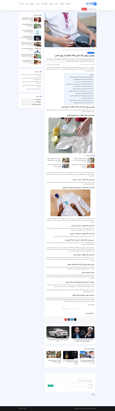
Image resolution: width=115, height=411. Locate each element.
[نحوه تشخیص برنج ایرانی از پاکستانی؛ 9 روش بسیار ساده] (65, 166)
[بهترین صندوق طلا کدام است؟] (37, 50)
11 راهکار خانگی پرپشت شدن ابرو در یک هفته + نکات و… (27, 61)
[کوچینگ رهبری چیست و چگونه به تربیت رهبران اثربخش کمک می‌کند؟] (90, 160)
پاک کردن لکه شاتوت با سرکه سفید (83, 93)
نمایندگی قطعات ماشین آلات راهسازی (32, 89)
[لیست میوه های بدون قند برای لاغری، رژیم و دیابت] (90, 166)
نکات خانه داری (89, 313)
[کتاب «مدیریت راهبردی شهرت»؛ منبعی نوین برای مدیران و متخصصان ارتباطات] (70, 355)
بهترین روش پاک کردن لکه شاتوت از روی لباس (81, 77)
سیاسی (57, 4)
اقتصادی (62, 4)
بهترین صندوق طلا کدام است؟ (27, 48)
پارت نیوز (88, 67)
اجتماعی (51, 4)
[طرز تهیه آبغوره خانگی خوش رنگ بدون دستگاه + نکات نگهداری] (37, 56)
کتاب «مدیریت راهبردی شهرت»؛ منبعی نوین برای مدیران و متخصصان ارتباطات (70, 362)
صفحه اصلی (68, 4)
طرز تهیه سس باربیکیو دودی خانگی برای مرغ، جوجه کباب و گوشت (27, 19)
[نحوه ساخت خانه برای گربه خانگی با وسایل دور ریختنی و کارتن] (53, 355)
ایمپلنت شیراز (38, 99)
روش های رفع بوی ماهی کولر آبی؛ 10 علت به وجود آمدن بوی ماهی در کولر (87, 361)
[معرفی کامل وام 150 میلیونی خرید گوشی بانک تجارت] (37, 32)
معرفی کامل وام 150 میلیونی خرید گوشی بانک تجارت (27, 31)
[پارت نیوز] (91, 4)
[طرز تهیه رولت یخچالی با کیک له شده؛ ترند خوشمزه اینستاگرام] (37, 44)
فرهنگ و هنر (44, 4)
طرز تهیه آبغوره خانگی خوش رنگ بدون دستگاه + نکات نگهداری (27, 55)
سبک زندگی (32, 4)
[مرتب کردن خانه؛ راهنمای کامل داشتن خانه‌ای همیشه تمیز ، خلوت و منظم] (65, 160)
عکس (26, 4)
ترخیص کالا (39, 102)
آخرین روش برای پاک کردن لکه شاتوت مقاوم (81, 96)
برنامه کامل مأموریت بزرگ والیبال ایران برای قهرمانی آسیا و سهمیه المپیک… (27, 38)
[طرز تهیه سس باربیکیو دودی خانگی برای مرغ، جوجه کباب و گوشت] (37, 19)
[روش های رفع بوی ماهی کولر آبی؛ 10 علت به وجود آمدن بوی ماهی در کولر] (87, 355)
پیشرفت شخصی (81, 50)
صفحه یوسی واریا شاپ (36, 104)
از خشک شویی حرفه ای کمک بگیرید (82, 103)
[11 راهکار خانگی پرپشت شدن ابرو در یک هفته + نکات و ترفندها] (37, 62)
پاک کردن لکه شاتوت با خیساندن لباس (82, 86)
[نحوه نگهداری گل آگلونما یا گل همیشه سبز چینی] (37, 26)
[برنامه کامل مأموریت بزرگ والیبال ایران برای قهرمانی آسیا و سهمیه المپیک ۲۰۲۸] (37, 38)
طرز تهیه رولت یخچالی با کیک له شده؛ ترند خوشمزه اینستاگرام (27, 43)
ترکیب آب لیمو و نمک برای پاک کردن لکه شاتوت (80, 100)
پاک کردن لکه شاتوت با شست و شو (83, 82)
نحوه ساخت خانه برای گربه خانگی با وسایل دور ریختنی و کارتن (54, 361)
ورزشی (38, 4)
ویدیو (22, 4)
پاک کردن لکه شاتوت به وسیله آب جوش (82, 89)
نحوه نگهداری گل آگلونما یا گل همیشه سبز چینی (27, 25)
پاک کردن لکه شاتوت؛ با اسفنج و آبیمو (83, 79)
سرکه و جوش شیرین (86, 98)
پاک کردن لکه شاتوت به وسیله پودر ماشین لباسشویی (78, 84)
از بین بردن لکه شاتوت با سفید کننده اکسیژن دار (80, 91)
